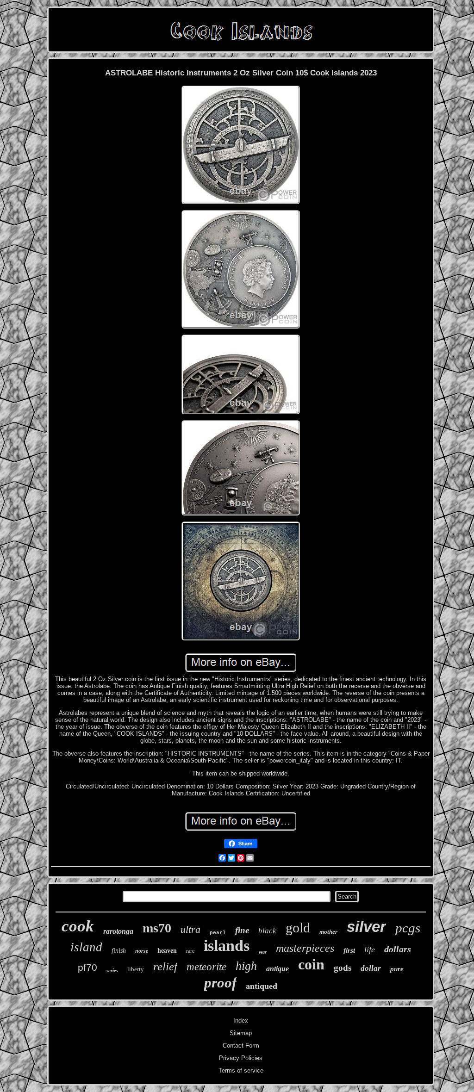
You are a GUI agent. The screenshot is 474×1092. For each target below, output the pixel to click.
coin (311, 964)
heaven (167, 950)
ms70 (157, 928)
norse (141, 951)
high (246, 966)
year (263, 952)
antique (277, 969)
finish (119, 950)
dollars (397, 949)
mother (328, 931)
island (86, 947)
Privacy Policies (240, 1058)
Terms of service (240, 1070)
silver (366, 926)
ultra (190, 929)
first (349, 950)
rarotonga (118, 931)
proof (220, 982)
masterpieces (305, 948)
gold (298, 927)
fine (242, 930)
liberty (135, 969)
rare (190, 951)
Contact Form (241, 1045)
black (267, 930)
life (369, 949)
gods (342, 968)
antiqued (261, 986)
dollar (371, 968)
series (112, 970)
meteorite (206, 967)
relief (165, 966)
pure (397, 969)
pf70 (87, 967)
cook (78, 926)
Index (240, 1020)
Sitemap (241, 1033)
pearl (218, 933)
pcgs (407, 927)
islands (226, 945)
